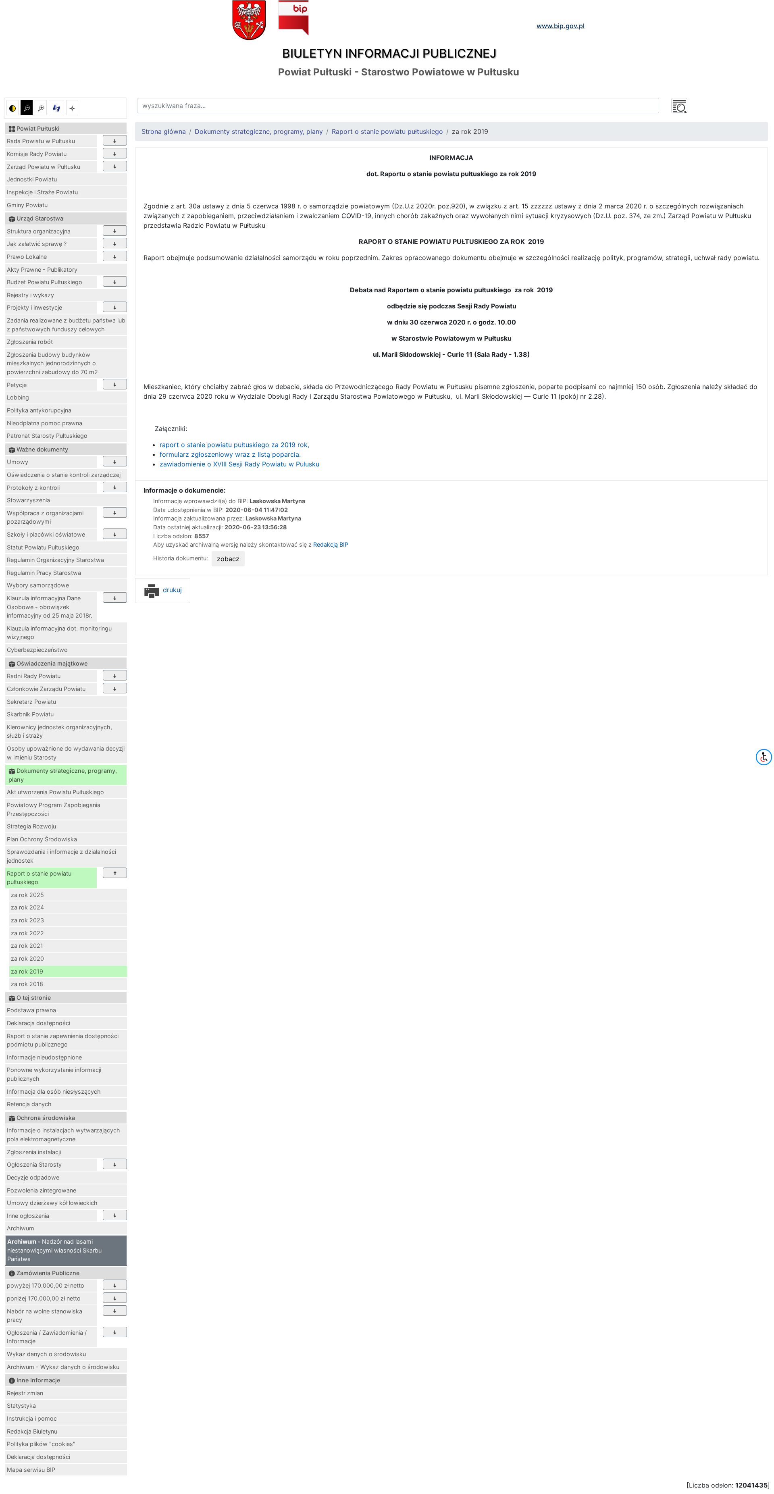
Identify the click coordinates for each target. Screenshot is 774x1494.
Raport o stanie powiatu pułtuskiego (39, 878)
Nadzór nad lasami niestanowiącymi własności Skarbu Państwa (54, 1250)
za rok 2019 (27, 971)
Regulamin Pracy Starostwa (44, 572)
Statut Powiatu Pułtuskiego (43, 547)
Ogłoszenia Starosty (34, 1164)
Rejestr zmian (25, 1393)
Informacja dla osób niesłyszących (54, 1091)
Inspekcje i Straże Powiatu (42, 192)
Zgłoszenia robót (30, 341)
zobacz (228, 559)
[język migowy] (56, 108)
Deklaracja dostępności (38, 1023)
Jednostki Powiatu (32, 179)
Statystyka (21, 1405)
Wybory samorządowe (38, 585)
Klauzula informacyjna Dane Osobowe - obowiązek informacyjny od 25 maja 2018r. (49, 607)
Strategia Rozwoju (31, 826)
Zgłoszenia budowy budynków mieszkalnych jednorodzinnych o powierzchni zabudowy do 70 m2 (52, 363)
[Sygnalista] (72, 107)
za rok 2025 (27, 894)
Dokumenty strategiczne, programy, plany (259, 131)
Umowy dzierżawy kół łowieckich (52, 1202)
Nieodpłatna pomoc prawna (44, 423)
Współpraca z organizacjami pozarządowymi (45, 517)
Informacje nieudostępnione (44, 1057)
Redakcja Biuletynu (32, 1431)
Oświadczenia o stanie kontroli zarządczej (64, 474)
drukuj (171, 590)
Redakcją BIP (330, 544)
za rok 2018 (27, 983)
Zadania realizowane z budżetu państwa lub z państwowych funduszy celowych (66, 325)
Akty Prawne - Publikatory (42, 269)
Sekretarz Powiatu (31, 701)
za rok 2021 (27, 945)
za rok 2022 (27, 933)
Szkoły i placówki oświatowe (46, 534)
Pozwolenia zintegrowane (41, 1190)
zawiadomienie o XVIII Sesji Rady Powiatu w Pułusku (239, 464)
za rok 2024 (27, 907)
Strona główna (163, 131)
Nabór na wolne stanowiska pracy (44, 1315)
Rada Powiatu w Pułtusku (41, 140)
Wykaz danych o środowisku (46, 1353)
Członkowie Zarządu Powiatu (46, 688)
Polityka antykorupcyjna (39, 410)
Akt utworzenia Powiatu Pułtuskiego (55, 792)
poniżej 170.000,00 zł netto (44, 1298)
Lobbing (18, 397)
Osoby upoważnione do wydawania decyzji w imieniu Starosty (66, 753)
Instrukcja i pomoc (32, 1418)
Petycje (17, 384)
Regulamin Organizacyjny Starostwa (55, 559)
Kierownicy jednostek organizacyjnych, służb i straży (59, 731)
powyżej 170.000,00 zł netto (45, 1285)
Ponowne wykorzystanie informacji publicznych (54, 1074)
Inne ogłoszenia (28, 1215)
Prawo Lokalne (27, 256)
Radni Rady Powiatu (33, 675)
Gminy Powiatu (27, 205)
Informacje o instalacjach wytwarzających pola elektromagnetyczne (63, 1134)
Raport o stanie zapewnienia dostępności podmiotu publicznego (63, 1040)
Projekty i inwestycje (34, 307)
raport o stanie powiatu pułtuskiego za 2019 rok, (234, 445)
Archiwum (20, 1228)
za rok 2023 (27, 920)
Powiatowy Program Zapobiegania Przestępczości (53, 809)
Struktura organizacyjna (39, 231)
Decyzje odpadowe (33, 1177)
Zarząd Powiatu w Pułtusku (43, 166)
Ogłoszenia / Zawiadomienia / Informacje (47, 1337)
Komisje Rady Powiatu (37, 153)
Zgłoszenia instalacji (34, 1152)
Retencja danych (29, 1104)
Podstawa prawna (31, 1010)
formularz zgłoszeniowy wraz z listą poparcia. (230, 454)
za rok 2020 (27, 958)
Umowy (17, 461)
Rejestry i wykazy (30, 294)
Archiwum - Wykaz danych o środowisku (63, 1366)
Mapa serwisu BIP (31, 1469)
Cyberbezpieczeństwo (37, 649)
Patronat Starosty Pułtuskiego (47, 435)
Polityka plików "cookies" (41, 1443)
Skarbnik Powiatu (30, 714)
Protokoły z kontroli (33, 487)
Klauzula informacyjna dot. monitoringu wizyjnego (59, 633)
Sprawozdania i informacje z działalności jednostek (61, 856)
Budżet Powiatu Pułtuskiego (44, 282)
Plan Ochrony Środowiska (42, 839)
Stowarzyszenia (28, 500)
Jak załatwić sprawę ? (37, 243)
